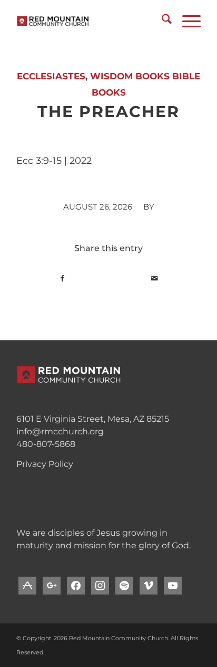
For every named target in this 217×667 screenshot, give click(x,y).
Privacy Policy (44, 464)
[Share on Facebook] (62, 278)
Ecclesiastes (51, 76)
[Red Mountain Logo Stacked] (90, 21)
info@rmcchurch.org (60, 431)
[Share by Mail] (154, 278)
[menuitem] (161, 21)
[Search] (161, 21)
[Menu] (186, 21)
